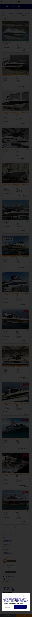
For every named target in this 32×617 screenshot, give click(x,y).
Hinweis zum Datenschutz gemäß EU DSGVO (13, 603)
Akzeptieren (20, 607)
